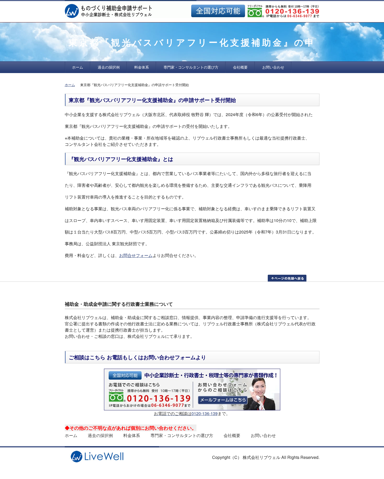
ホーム (77, 67)
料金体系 (141, 67)
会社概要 (240, 67)
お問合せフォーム (136, 255)
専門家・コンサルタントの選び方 (191, 67)
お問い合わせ (273, 67)
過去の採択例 (109, 67)
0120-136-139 (204, 413)
